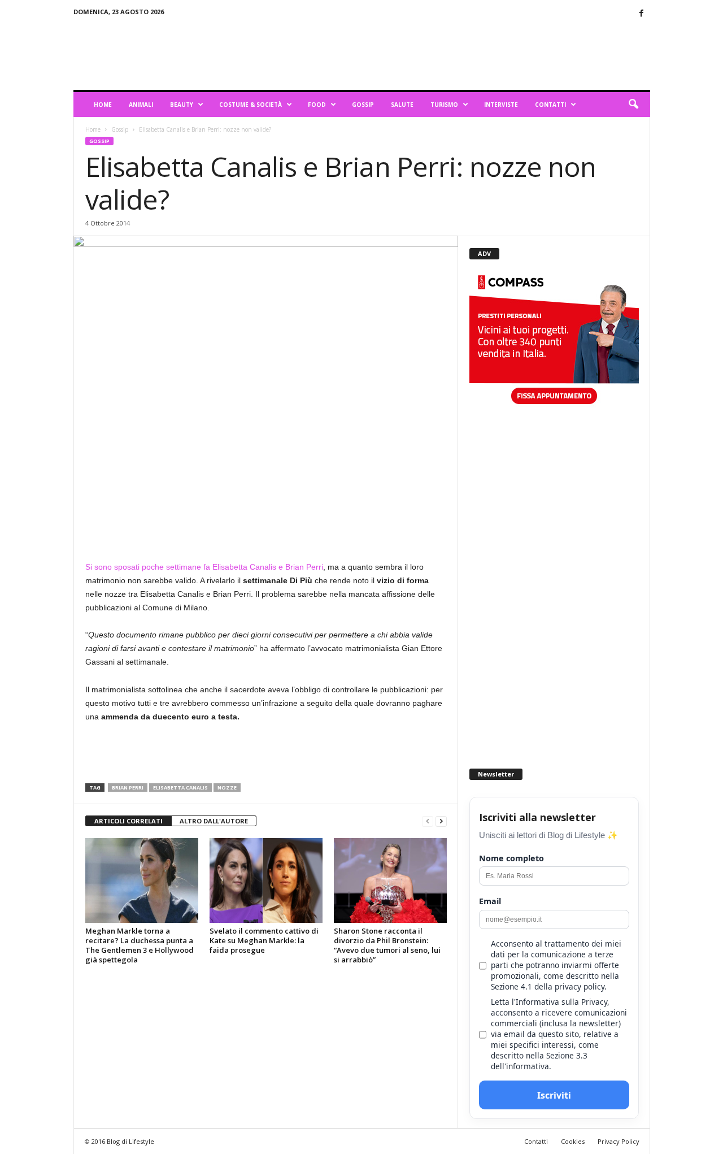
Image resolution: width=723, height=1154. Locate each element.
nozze (227, 787)
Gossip (363, 105)
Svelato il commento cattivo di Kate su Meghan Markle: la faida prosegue (264, 940)
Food (317, 105)
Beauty (181, 105)
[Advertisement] (444, 53)
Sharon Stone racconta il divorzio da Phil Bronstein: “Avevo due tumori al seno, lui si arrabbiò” (387, 945)
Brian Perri (127, 787)
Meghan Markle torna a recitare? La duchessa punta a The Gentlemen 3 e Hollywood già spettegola (139, 945)
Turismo (444, 105)
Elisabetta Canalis (180, 787)
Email (490, 901)
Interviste (501, 105)
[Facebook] (641, 14)
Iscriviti (554, 1095)
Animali (141, 105)
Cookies (573, 1141)
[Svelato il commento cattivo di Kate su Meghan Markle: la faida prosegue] (266, 880)
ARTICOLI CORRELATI (128, 821)
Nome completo (511, 858)
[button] (633, 104)
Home (103, 105)
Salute (402, 105)
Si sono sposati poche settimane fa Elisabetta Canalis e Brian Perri (204, 566)
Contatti (550, 105)
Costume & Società (250, 105)
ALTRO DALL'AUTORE (214, 821)
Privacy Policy (618, 1141)
